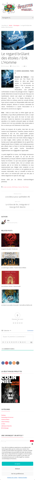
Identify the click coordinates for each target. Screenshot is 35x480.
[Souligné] (7, 342)
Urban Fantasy (25, 187)
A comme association (7, 187)
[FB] (3, 363)
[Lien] (20, 342)
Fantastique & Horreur (7, 417)
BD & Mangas (5, 428)
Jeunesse (20, 187)
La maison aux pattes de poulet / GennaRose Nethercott (16, 305)
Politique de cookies (12, 477)
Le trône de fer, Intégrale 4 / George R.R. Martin (17, 205)
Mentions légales (22, 477)
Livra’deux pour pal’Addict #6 (17, 197)
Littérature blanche (6, 426)
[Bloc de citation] (16, 342)
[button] (32, 444)
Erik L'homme (15, 187)
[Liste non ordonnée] (14, 342)
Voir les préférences (17, 473)
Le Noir (3, 424)
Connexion (30, 330)
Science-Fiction (5, 419)
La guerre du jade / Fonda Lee (9, 249)
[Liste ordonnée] (12, 342)
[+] (25, 342)
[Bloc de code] (18, 342)
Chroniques (16, 25)
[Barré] (9, 342)
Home (10, 25)
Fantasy (3, 415)
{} (22, 342)
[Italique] (5, 342)
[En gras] (3, 342)
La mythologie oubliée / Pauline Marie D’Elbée (13, 267)
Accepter (17, 464)
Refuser (17, 469)
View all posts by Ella (12, 222)
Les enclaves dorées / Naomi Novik (10, 286)
